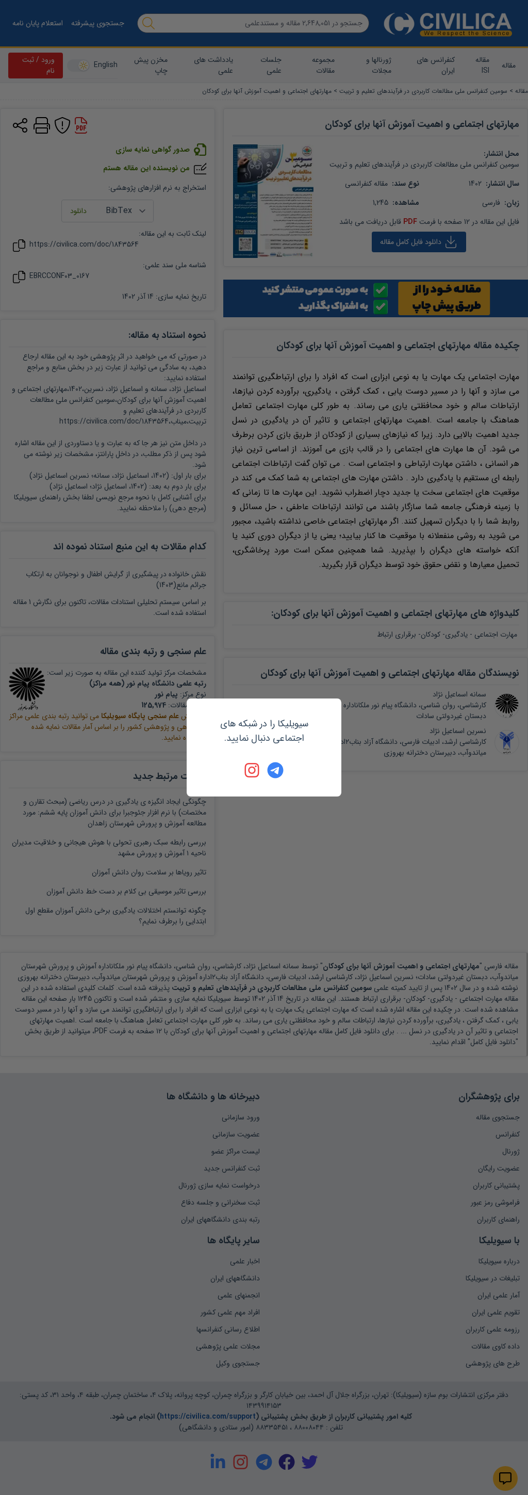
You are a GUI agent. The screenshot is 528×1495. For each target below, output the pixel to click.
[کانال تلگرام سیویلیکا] (275, 770)
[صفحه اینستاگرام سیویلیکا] (252, 770)
